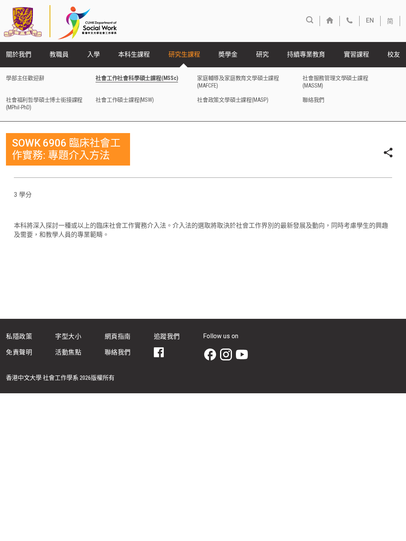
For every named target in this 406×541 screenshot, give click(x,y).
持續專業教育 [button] (306, 54)
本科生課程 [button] (134, 54)
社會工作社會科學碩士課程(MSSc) (137, 78)
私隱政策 (19, 336)
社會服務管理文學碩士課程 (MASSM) (335, 82)
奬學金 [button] (227, 54)
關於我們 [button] (18, 54)
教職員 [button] (59, 54)
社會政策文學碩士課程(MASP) (232, 100)
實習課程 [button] (356, 54)
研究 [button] (262, 54)
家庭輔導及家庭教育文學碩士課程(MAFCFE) (238, 82)
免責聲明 (19, 352)
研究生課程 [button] (184, 54)
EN (370, 20)
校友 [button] (393, 54)
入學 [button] (93, 54)
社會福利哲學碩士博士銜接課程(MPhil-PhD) (44, 103)
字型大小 (68, 336)
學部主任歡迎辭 (25, 78)
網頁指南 (118, 336)
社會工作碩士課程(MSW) (124, 100)
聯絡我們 (313, 100)
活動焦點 (68, 352)
